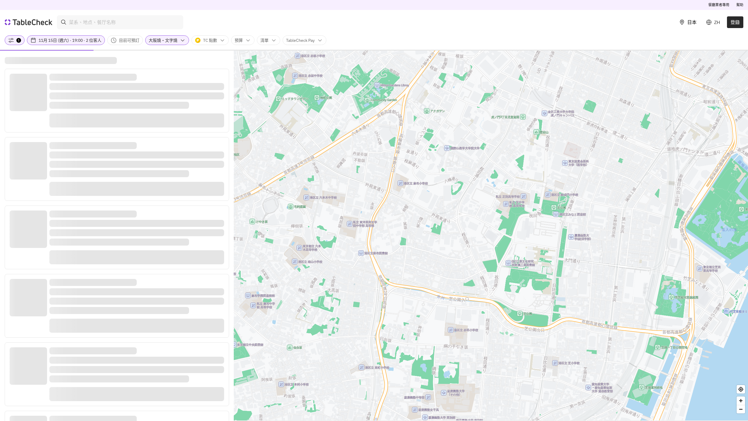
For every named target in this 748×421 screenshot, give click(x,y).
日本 (692, 22)
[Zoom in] (741, 400)
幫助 (739, 5)
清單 (264, 40)
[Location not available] (741, 389)
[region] (491, 235)
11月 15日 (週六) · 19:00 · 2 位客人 (70, 40)
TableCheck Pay (300, 40)
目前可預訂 (129, 40)
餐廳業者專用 (718, 5)
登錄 (735, 22)
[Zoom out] (741, 409)
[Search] (64, 22)
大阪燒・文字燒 (163, 40)
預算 (239, 40)
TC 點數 (210, 40)
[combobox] (120, 22)
